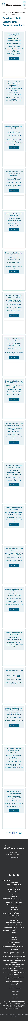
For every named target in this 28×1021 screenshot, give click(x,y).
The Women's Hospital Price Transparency (14, 982)
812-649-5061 (16, 680)
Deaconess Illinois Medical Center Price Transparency (14, 965)
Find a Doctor (14, 882)
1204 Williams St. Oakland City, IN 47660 (14, 638)
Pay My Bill (14, 887)
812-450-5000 (14, 857)
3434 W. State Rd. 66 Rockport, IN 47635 (14, 676)
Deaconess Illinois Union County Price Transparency (14, 969)
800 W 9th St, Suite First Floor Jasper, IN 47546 (14, 757)
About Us (14, 939)
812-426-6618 (16, 517)
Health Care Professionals (14, 902)
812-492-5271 (16, 348)
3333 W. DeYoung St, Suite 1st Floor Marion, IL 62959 (14, 90)
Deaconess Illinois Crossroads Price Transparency (14, 961)
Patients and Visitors (14, 900)
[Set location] (24, 5)
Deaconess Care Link (14, 918)
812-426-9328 (16, 182)
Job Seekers (14, 909)
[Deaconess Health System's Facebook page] (10, 875)
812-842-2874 (16, 392)
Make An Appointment (14, 884)
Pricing (14, 912)
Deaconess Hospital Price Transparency (14, 948)
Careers (14, 894)
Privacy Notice (15, 991)
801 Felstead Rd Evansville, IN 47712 (13, 258)
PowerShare (14, 920)
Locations (14, 937)
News (14, 932)
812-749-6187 (16, 642)
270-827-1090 (16, 304)
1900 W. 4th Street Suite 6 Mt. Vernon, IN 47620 (14, 554)
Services (11, 12)
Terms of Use (15, 984)
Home (4, 12)
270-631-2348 (16, 717)
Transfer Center (14, 915)
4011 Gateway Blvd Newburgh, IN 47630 (14, 797)
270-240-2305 (16, 43)
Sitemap (15, 998)
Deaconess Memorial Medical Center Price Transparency (14, 973)
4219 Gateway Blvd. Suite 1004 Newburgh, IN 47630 (14, 429)
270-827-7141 (16, 223)
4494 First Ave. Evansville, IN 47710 (14, 594)
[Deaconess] (12, 4)
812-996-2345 (16, 761)
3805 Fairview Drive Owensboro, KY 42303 (14, 39)
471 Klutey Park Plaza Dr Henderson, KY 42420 (14, 301)
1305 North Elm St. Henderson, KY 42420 (14, 219)
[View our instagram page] (18, 875)
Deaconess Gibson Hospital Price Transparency (14, 953)
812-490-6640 (16, 434)
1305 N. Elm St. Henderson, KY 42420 (14, 713)
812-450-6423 (16, 135)
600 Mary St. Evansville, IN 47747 (14, 471)
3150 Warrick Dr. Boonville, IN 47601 (14, 131)
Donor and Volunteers (14, 905)
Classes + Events (14, 892)
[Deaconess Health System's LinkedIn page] (14, 875)
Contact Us (14, 58)
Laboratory (19, 12)
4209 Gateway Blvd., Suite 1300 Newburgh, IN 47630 (14, 387)
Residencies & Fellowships (14, 925)
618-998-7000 (16, 95)
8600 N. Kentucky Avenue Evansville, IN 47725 (14, 513)
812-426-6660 (16, 262)
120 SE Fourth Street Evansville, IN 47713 (14, 179)
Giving (14, 944)
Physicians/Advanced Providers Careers (14, 928)
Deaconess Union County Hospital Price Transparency (14, 978)
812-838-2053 (16, 558)
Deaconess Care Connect (14, 922)
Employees (14, 907)
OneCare (15, 994)
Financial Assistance (14, 942)
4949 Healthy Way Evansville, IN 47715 (13, 344)
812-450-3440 (16, 475)
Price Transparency (15, 988)
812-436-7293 (16, 598)
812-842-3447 (16, 801)
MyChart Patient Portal (14, 889)
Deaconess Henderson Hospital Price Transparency (14, 957)
